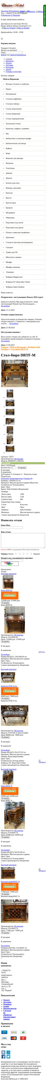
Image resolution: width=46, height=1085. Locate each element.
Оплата (9, 63)
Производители (9, 1008)
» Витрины (8, 163)
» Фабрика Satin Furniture (13, 287)
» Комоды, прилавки (12, 188)
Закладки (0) (6, 11)
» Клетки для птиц (11, 183)
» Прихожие (8, 237)
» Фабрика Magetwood (12, 277)
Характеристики (16, 478)
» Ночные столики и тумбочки (16, 84)
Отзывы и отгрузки (13, 72)
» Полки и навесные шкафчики (16, 232)
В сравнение (6, 472)
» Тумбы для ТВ (10, 252)
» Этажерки (8, 272)
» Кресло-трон (9, 203)
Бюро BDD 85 (6, 590)
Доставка (9, 65)
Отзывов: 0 (17, 474)
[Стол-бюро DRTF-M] (14, 386)
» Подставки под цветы (13, 228)
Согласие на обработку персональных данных (9, 1015)
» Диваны (7, 173)
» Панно (7, 89)
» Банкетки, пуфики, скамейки (16, 129)
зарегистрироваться (18, 55)
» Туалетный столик (12, 124)
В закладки (5, 470)
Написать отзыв (30, 474)
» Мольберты (9, 213)
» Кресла (7, 198)
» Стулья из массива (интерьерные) (18, 242)
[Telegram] (10, 15)
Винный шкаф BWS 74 (10, 882)
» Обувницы (8, 218)
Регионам (9, 67)
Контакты (10, 61)
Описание (5, 478)
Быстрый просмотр (8, 574)
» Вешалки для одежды (13, 158)
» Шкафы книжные (11, 267)
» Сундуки (8, 247)
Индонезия (18, 459)
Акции (8, 69)
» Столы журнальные (12, 109)
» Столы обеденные (11, 114)
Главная (9, 59)
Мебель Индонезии (18, 347)
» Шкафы (7, 262)
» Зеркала (7, 178)
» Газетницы (9, 168)
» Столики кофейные (12, 99)
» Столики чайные (11, 104)
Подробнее (5, 306)
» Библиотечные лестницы (14, 143)
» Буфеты (7, 148)
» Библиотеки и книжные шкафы (17, 138)
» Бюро (6, 153)
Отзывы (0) (27, 478)
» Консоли (8, 193)
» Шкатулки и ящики (12, 257)
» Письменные (9, 94)
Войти (3, 55)
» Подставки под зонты (13, 223)
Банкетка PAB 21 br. (9, 686)
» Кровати (8, 208)
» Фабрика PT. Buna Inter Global (16, 282)
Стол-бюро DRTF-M (19, 349)
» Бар (6, 134)
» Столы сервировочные (13, 119)
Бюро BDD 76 (6, 786)
